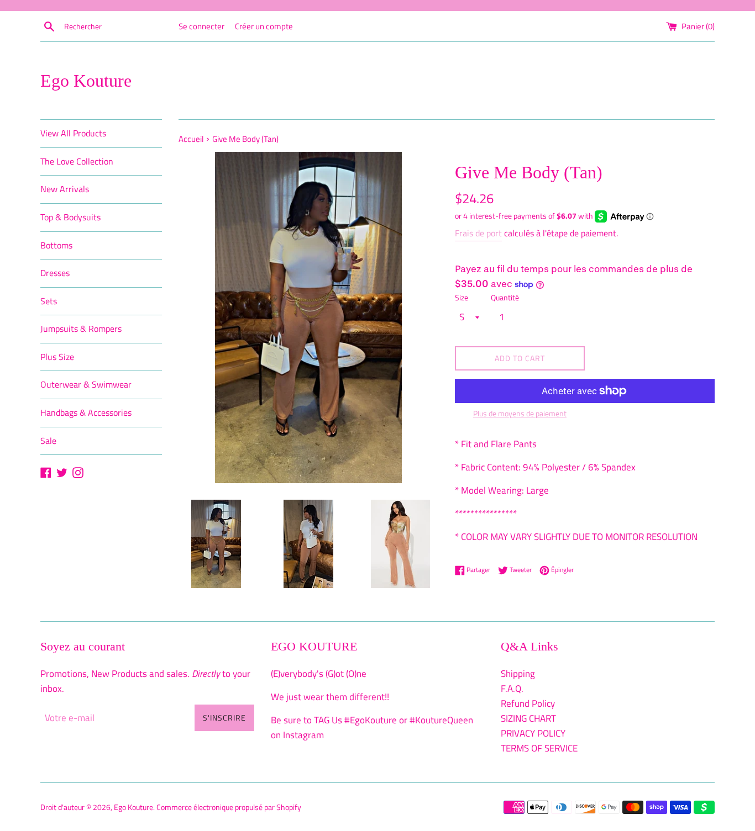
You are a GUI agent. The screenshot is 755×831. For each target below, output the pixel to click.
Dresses (55, 272)
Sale (48, 440)
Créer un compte (264, 26)
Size (461, 297)
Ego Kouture (86, 81)
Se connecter (201, 26)
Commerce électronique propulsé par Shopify (228, 807)
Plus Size (57, 356)
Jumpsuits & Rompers (81, 328)
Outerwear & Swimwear (86, 384)
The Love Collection (76, 161)
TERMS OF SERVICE (539, 748)
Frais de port (478, 233)
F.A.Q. (512, 688)
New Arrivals (64, 188)
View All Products (73, 133)
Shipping (518, 673)
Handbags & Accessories (86, 412)
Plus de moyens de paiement (520, 413)
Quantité (505, 297)
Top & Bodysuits (70, 217)
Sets (48, 301)
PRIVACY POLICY (533, 733)
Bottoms (56, 245)
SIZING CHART (528, 718)
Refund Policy (528, 703)
